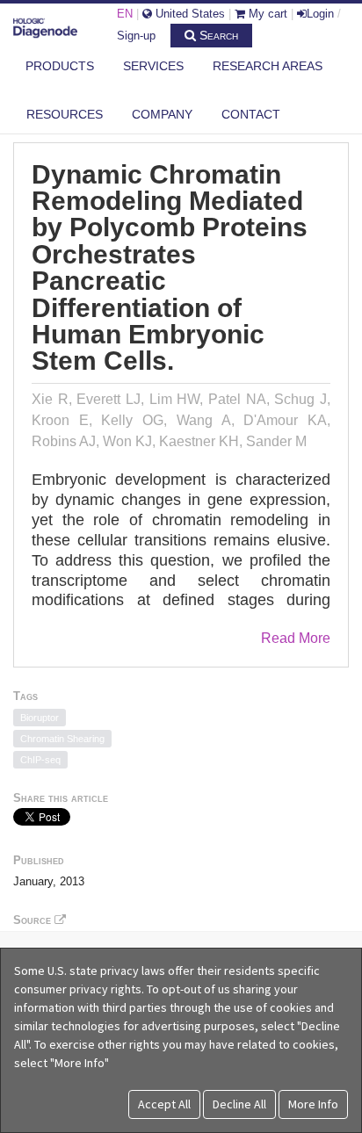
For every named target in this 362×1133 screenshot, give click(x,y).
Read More (295, 638)
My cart (266, 13)
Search (217, 35)
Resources (64, 114)
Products (59, 66)
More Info (313, 1104)
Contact (250, 114)
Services (153, 66)
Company (162, 114)
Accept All (164, 1104)
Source (33, 920)
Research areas (267, 66)
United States (188, 13)
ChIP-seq (40, 759)
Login (320, 13)
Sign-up (136, 35)
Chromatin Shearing (62, 738)
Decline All (239, 1104)
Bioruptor (39, 717)
